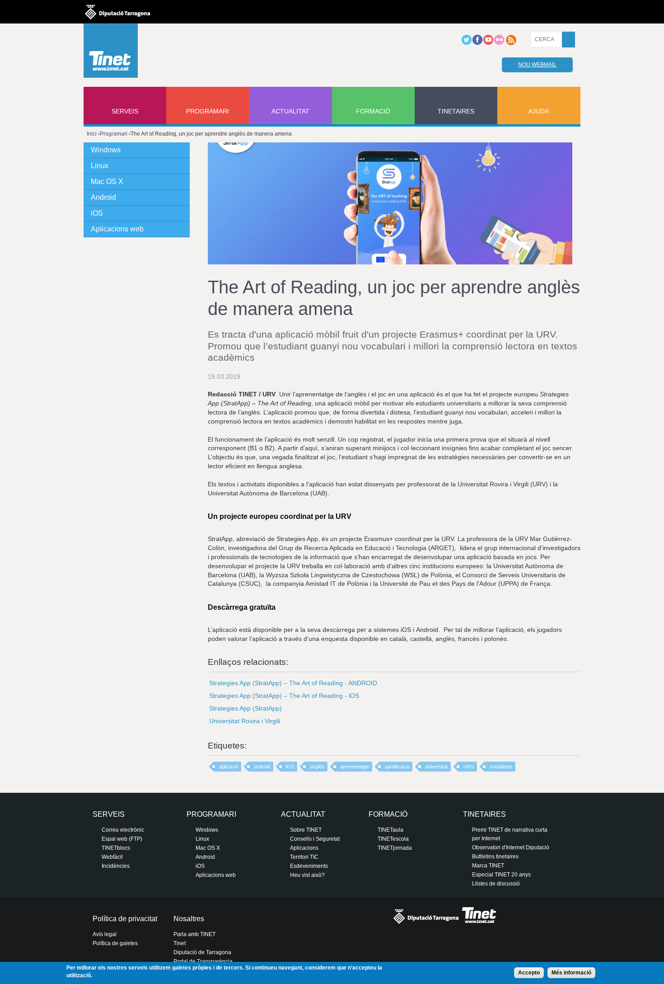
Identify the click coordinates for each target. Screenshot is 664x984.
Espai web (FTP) (122, 839)
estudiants (501, 766)
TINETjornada (395, 848)
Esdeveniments (309, 866)
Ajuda (538, 111)
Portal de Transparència (203, 961)
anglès (317, 766)
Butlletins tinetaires (495, 856)
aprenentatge (354, 766)
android (262, 766)
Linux (99, 165)
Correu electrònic (123, 830)
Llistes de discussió (496, 883)
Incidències (116, 866)
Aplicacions (304, 848)
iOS (290, 766)
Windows (106, 150)
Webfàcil (112, 857)
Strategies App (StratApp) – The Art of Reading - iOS (284, 695)
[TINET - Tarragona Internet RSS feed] (511, 43)
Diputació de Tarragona (202, 952)
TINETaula (390, 830)
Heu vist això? (307, 875)
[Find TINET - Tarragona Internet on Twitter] (466, 43)
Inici (92, 134)
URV (468, 766)
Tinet (179, 943)
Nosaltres (188, 919)
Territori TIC (304, 857)
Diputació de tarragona (117, 12)
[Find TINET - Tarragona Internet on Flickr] (499, 43)
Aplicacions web (117, 229)
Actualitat (290, 111)
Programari (207, 111)
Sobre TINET (306, 830)
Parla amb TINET (194, 934)
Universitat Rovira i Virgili (244, 721)
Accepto (529, 973)
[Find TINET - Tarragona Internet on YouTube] (488, 43)
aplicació (228, 766)
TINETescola (393, 839)
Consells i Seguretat (315, 839)
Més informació (571, 973)
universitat (436, 766)
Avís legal (105, 934)
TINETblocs (116, 848)
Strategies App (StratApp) (245, 708)
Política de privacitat (125, 919)
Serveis (125, 111)
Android (103, 197)
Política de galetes (115, 943)
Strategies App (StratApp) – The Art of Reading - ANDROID (293, 683)
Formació (373, 111)
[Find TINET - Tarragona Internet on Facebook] (477, 43)
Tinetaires (456, 111)
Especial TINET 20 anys (501, 874)
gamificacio (397, 766)
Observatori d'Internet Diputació (510, 847)
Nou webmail (537, 64)
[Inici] (111, 53)
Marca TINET (488, 865)
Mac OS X (107, 181)
